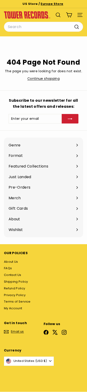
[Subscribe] (70, 118)
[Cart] (69, 15)
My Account (13, 308)
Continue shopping (43, 78)
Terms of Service (17, 301)
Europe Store (52, 4)
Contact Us (12, 275)
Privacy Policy (15, 295)
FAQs (8, 268)
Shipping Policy (16, 281)
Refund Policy (14, 288)
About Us (11, 261)
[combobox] (43, 27)
